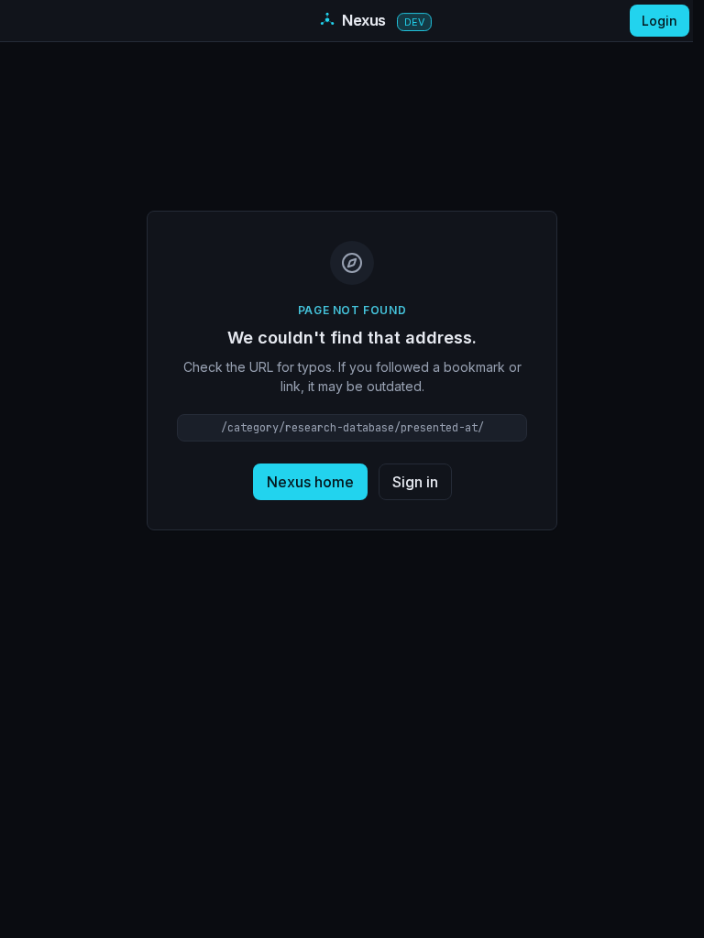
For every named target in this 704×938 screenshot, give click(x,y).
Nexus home (310, 482)
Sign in (415, 482)
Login (659, 20)
